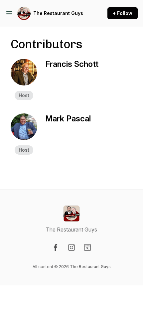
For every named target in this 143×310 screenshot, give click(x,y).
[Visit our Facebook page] (55, 247)
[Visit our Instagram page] (71, 247)
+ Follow (122, 13)
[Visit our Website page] (87, 247)
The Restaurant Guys (58, 13)
